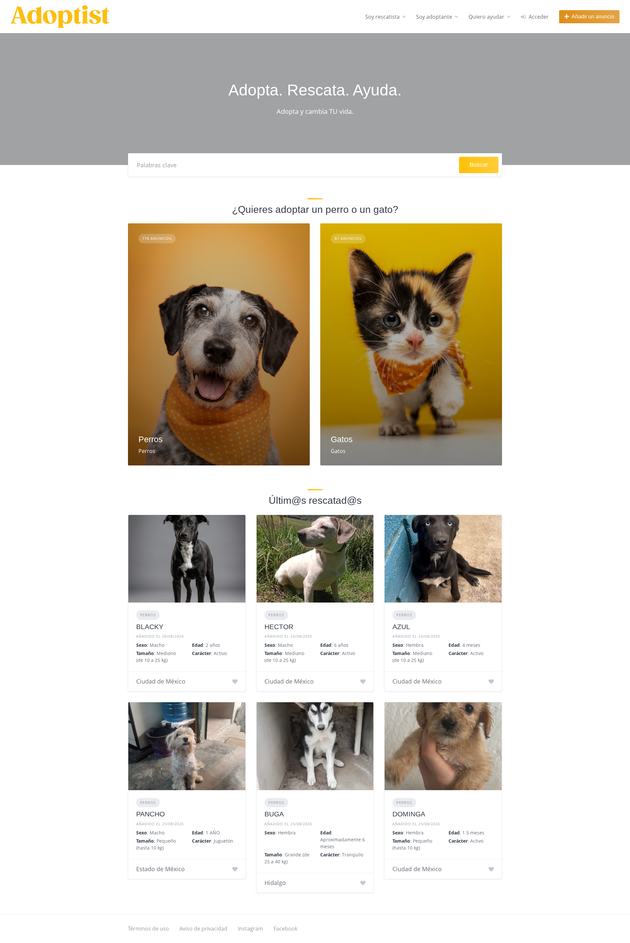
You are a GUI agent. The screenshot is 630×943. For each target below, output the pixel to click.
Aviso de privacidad (203, 928)
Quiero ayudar (486, 16)
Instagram (250, 928)
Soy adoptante (434, 16)
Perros (150, 439)
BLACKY (149, 626)
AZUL (401, 626)
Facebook (285, 928)
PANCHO (150, 814)
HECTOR (278, 626)
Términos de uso (148, 928)
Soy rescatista (382, 16)
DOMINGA (408, 814)
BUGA (274, 814)
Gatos (342, 439)
